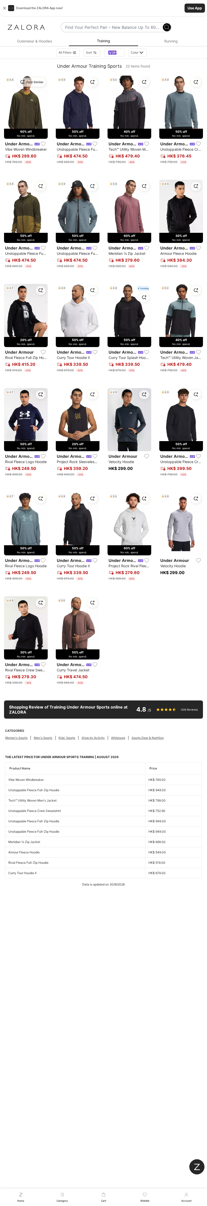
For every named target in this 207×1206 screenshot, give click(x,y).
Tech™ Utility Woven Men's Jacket (32, 800)
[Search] (167, 27)
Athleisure (118, 738)
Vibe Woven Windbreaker (26, 780)
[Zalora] (26, 27)
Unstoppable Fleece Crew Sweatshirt (34, 811)
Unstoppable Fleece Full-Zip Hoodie (33, 790)
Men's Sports (43, 738)
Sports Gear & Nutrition (148, 738)
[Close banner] (4, 8)
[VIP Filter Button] (114, 53)
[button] (103, 8)
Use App (195, 8)
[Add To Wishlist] (43, 143)
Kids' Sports (67, 738)
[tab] (34, 41)
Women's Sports (16, 738)
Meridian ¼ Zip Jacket (24, 842)
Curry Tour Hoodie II (22, 873)
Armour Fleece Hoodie (24, 852)
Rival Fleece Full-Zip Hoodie (28, 862)
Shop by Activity (93, 738)
